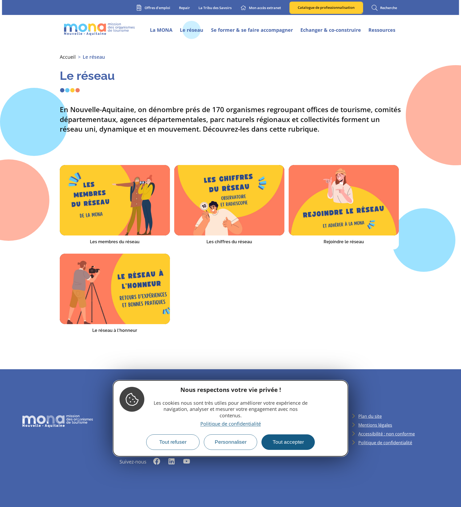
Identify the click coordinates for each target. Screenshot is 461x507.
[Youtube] (186, 462)
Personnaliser (231, 442)
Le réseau (94, 57)
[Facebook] (156, 462)
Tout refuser (172, 442)
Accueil (68, 57)
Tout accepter (288, 442)
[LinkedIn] (171, 462)
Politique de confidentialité (230, 423)
